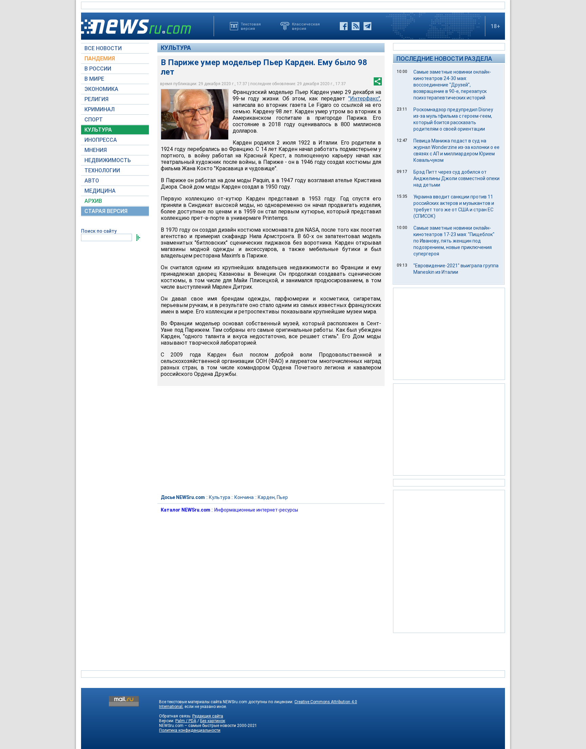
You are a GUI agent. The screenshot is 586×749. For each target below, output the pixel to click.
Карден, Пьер (273, 497)
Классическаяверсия (306, 26)
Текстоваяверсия (251, 26)
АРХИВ (93, 201)
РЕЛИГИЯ (96, 99)
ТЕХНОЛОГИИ (102, 170)
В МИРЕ (94, 79)
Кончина (244, 497)
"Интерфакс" (364, 98)
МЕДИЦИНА (100, 191)
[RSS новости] (355, 26)
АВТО (91, 180)
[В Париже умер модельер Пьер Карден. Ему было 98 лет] (195, 114)
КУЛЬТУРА (98, 130)
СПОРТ (93, 119)
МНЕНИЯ (95, 150)
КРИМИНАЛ (99, 109)
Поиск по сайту (99, 231)
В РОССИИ (97, 68)
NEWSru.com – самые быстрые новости (197, 725)
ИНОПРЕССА (100, 140)
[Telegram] (367, 26)
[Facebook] (344, 26)
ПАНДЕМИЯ (99, 58)
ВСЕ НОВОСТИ (103, 48)
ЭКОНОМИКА (101, 89)
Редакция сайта (207, 716)
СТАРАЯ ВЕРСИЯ (106, 211)
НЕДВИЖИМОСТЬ (107, 160)
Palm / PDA (185, 720)
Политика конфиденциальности (189, 730)
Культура (176, 47)
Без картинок (212, 720)
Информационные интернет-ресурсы (256, 510)
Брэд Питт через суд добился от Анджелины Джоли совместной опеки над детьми (456, 178)
